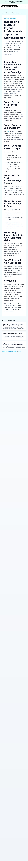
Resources (8, 12)
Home (3, 12)
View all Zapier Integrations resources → (11, 351)
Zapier (8, 131)
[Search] (21, 6)
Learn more (13, 2)
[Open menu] (25, 6)
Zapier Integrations (17, 12)
